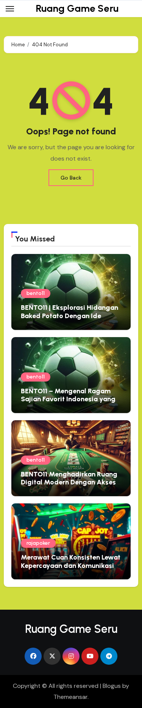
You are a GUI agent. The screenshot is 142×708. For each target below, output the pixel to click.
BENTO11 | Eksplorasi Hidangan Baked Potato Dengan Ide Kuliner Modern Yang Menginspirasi (69, 319)
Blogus (112, 686)
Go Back (71, 177)
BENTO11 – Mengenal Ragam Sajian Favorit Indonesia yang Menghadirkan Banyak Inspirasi (70, 399)
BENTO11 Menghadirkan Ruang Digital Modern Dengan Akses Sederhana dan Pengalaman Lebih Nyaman (69, 486)
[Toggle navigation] (10, 8)
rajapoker (38, 543)
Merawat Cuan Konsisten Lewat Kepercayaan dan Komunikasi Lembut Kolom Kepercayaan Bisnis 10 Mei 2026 (70, 569)
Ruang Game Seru (77, 8)
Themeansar (70, 697)
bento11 (36, 293)
